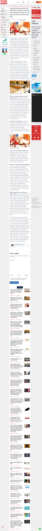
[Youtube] (6, 51)
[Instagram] (3, 51)
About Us (33, 198)
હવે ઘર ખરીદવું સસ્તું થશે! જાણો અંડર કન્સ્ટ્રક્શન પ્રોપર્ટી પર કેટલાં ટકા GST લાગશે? (16, 508)
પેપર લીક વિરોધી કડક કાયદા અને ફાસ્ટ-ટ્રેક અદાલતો (36, 44)
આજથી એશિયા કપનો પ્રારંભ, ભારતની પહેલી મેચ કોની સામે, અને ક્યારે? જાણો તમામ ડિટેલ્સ (16, 495)
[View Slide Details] (36, 14)
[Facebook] (3, 49)
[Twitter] (6, 49)
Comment (12, 260)
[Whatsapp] (5, 54)
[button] (20, 20)
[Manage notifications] (2, 527)
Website (26, 275)
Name (12, 275)
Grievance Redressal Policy (37, 203)
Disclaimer (34, 199)
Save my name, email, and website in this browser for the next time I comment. (19, 279)
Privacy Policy (34, 200)
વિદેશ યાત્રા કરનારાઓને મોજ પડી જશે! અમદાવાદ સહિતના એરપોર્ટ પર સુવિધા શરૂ (16, 475)
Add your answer (35, 72)
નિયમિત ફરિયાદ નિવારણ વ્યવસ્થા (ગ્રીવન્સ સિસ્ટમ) (36, 68)
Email (19, 275)
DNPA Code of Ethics (35, 202)
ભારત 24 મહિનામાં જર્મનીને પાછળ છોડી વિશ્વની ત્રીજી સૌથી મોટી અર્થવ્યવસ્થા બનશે (16, 502)
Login (37, 199)
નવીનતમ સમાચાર (3, 11)
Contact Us (37, 198)
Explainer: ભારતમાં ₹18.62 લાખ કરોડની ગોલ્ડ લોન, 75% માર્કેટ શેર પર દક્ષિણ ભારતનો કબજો (16, 299)
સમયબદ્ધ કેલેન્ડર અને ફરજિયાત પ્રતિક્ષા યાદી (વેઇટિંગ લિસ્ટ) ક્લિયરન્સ (36, 61)
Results (33, 79)
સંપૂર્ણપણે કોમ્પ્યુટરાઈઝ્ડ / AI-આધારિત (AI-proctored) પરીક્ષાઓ (36, 52)
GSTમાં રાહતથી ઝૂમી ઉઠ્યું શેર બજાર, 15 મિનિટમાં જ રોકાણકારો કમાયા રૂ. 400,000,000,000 (16, 515)
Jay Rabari (21, 244)
